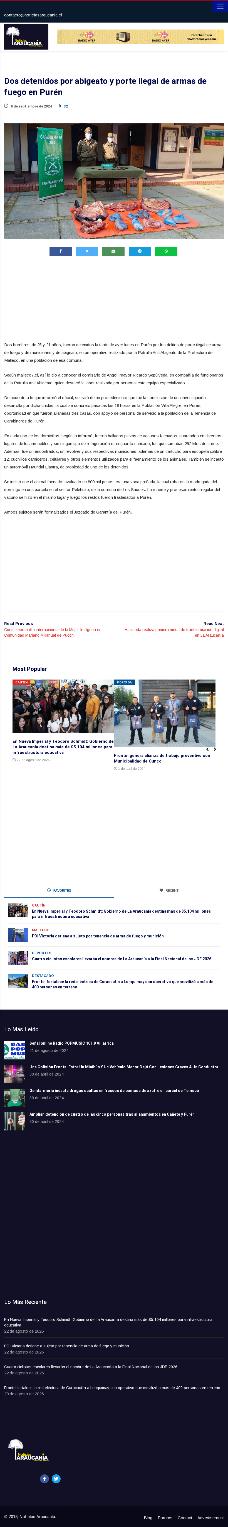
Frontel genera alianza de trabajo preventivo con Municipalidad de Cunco (162, 758)
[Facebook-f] (44, 1478)
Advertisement (210, 1517)
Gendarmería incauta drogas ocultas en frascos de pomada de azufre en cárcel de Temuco (114, 1091)
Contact (185, 1517)
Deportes (41, 953)
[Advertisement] (114, 300)
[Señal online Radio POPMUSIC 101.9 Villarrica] (14, 1050)
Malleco (40, 930)
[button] (217, 752)
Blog (148, 1517)
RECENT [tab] (172, 890)
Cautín (21, 682)
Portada (124, 682)
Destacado (43, 976)
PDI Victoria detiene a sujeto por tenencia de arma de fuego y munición (98, 936)
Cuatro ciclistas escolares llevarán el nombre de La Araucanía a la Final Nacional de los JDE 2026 (121, 959)
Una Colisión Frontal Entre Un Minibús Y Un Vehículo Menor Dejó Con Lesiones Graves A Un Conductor (124, 1067)
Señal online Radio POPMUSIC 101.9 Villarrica (71, 1043)
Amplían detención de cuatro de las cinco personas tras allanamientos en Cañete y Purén (112, 1114)
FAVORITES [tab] (62, 890)
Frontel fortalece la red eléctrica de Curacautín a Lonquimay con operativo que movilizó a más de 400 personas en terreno (122, 984)
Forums (165, 1517)
